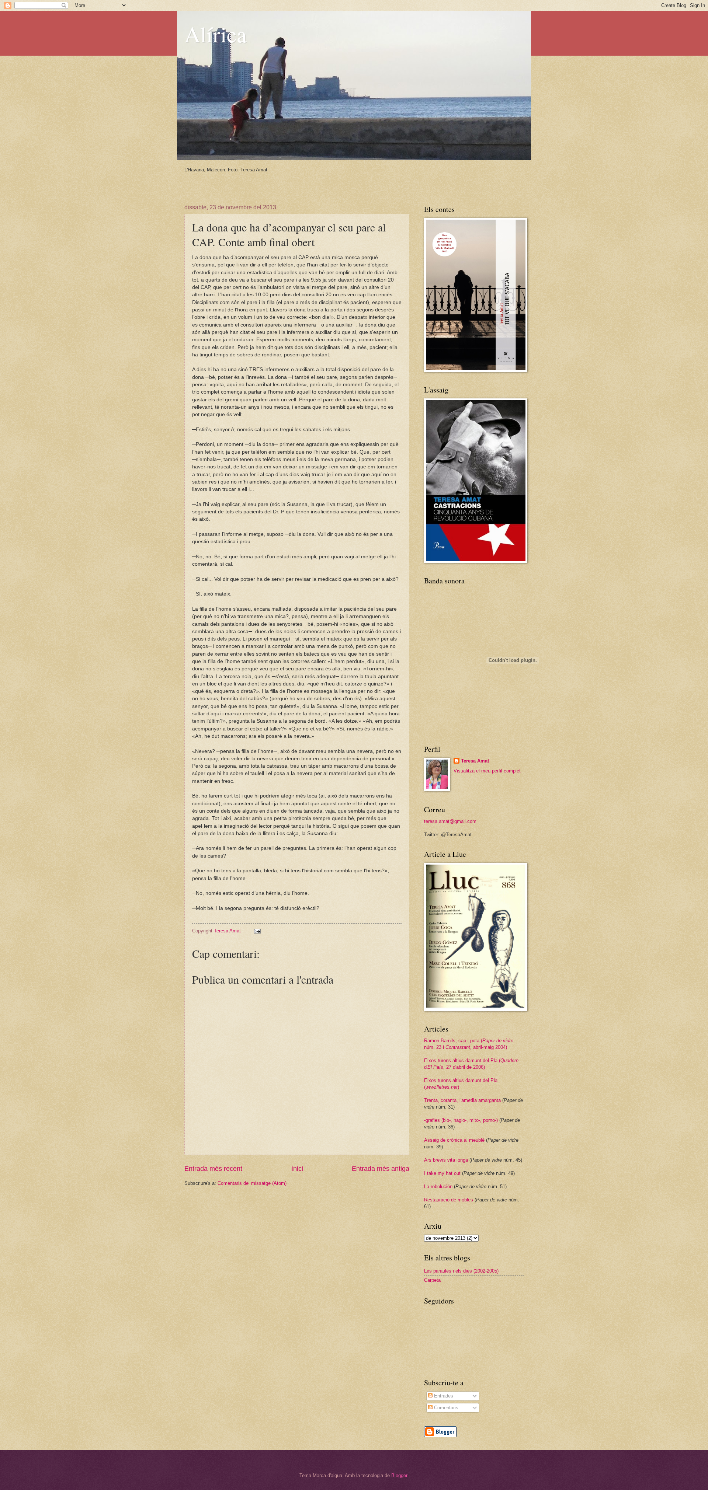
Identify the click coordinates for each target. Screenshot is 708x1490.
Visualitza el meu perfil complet (487, 771)
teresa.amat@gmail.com (450, 821)
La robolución (438, 1186)
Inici (297, 1168)
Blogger (399, 1475)
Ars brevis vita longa (446, 1160)
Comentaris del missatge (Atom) (252, 1183)
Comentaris (445, 1407)
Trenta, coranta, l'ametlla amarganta (462, 1100)
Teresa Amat (475, 761)
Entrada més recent (213, 1168)
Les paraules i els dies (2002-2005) (461, 1271)
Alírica (215, 34)
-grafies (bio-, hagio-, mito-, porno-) (461, 1120)
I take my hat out (442, 1173)
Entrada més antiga (380, 1168)
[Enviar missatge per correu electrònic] (257, 931)
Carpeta (432, 1280)
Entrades (443, 1396)
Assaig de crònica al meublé (454, 1140)
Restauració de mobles (448, 1200)
